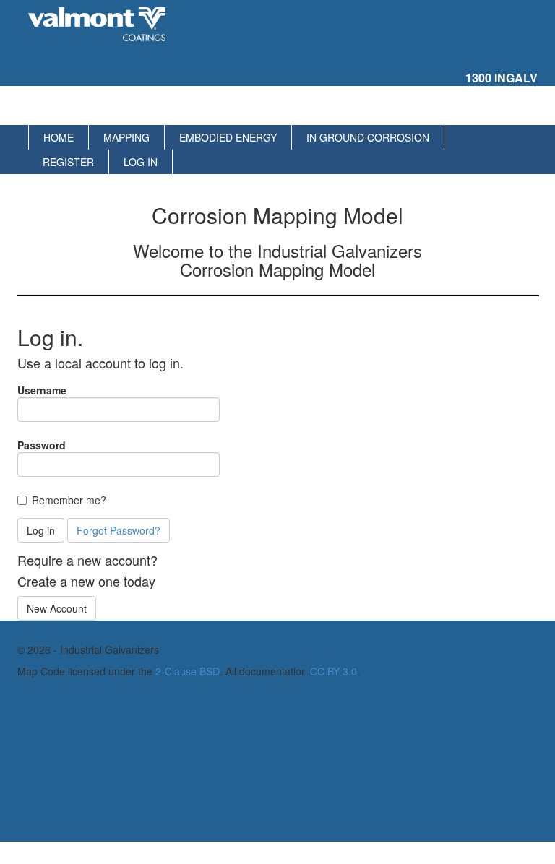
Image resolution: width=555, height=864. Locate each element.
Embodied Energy (228, 137)
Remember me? (69, 500)
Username (41, 390)
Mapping (126, 137)
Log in (141, 162)
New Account (57, 608)
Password (41, 445)
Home (58, 137)
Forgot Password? (118, 530)
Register (68, 162)
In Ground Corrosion (367, 137)
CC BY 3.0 (333, 671)
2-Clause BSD (187, 671)
